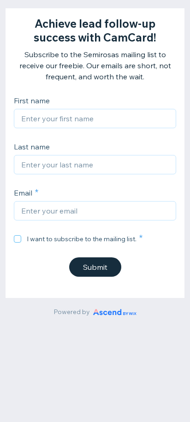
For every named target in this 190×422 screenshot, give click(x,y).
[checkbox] (17, 238)
